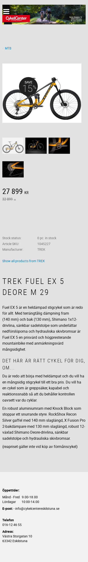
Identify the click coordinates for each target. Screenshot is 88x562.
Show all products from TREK (23, 261)
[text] (44, 191)
